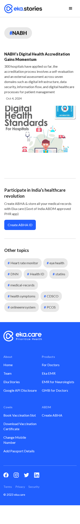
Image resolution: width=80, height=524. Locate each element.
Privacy (20, 486)
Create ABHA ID (20, 225)
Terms (7, 486)
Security (33, 486)
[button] (70, 8)
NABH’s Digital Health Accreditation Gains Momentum (37, 57)
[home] (23, 8)
